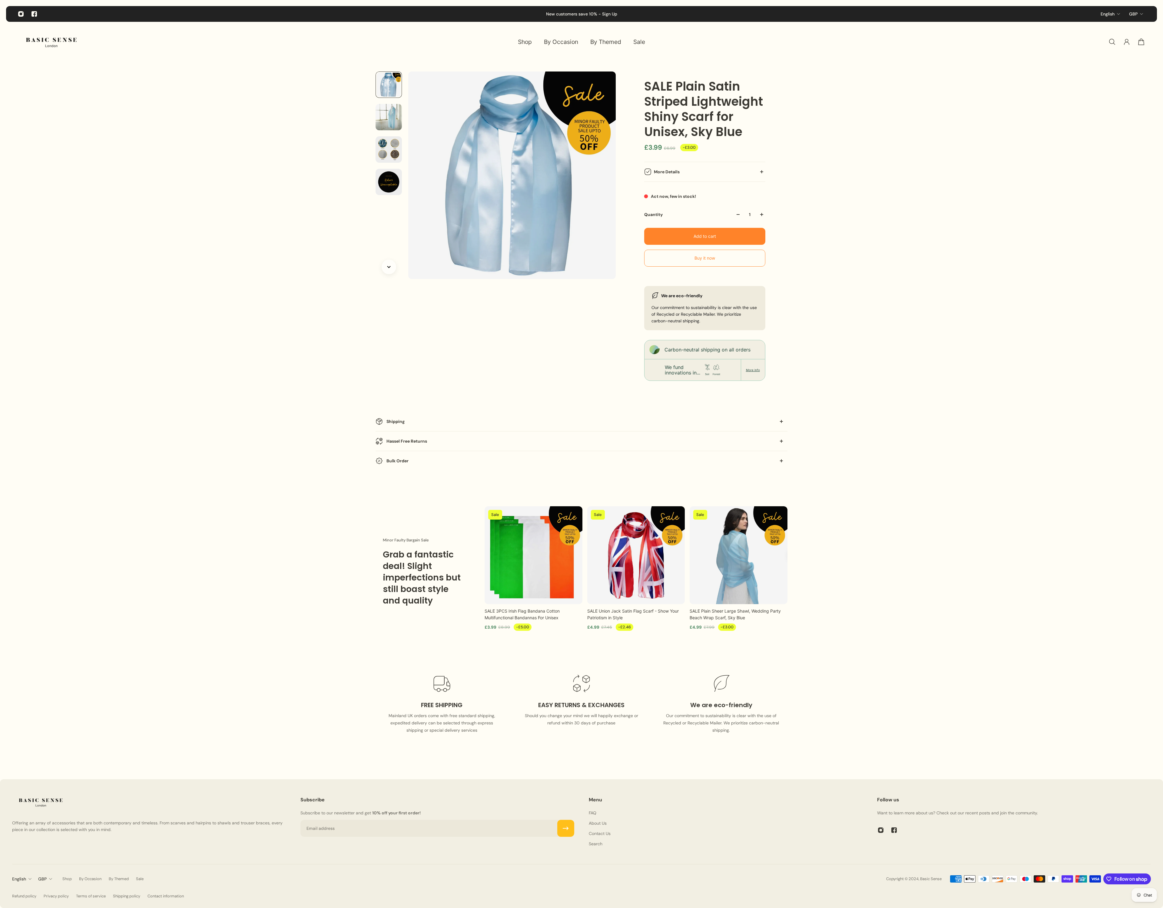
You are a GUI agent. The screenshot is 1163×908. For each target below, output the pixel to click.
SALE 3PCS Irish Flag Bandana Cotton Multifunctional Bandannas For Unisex (522, 614)
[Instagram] (21, 14)
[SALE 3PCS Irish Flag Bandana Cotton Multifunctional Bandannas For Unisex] (533, 555)
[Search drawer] (1112, 41)
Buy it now (704, 258)
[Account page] (1126, 41)
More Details (667, 172)
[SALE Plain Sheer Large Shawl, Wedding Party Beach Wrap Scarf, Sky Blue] (738, 555)
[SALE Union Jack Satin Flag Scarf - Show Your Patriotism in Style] (636, 555)
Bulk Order (397, 461)
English (1108, 14)
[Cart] (1141, 41)
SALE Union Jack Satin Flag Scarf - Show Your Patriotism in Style (633, 614)
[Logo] (51, 42)
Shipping (395, 421)
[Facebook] (34, 14)
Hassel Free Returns (406, 441)
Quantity (653, 214)
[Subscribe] (565, 828)
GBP (1133, 14)
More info (753, 370)
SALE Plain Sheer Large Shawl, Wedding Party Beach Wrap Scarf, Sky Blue (735, 614)
